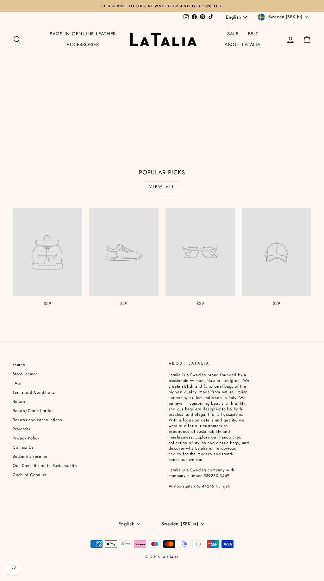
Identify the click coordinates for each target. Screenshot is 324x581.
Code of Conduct (29, 475)
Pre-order (22, 429)
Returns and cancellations (37, 420)
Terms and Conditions (33, 392)
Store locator (25, 374)
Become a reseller (30, 456)
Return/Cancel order (33, 411)
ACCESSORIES (82, 44)
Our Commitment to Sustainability (45, 466)
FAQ (17, 383)
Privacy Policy (26, 438)
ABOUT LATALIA (243, 44)
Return (19, 401)
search (19, 365)
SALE (233, 33)
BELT (253, 33)
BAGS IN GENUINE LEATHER (83, 33)
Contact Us (23, 447)
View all (162, 187)
